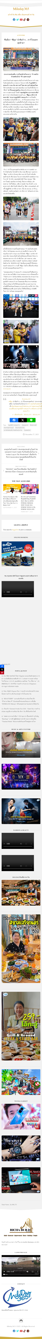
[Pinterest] (2, 672)
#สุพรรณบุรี (36, 406)
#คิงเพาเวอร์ (35, 409)
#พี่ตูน (10, 401)
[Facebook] (14, 19)
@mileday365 (26, 399)
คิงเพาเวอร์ (33, 425)
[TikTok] (24, 19)
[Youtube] (21, 19)
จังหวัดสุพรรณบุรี (8, 427)
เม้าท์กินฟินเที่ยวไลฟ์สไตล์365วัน (13, 430)
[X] (2, 669)
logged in (15, 529)
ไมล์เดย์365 (27, 430)
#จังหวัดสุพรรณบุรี (17, 406)
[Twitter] (17, 19)
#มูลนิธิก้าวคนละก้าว (24, 409)
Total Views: (6, 1205)
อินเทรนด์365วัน (20, 427)
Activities (21, 35)
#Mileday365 (27, 406)
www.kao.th (7, 389)
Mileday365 (21, 8)
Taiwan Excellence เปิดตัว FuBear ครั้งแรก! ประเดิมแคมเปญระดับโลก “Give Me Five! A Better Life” (10, 501)
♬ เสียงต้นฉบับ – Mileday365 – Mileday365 (26, 414)
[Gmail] (28, 19)
